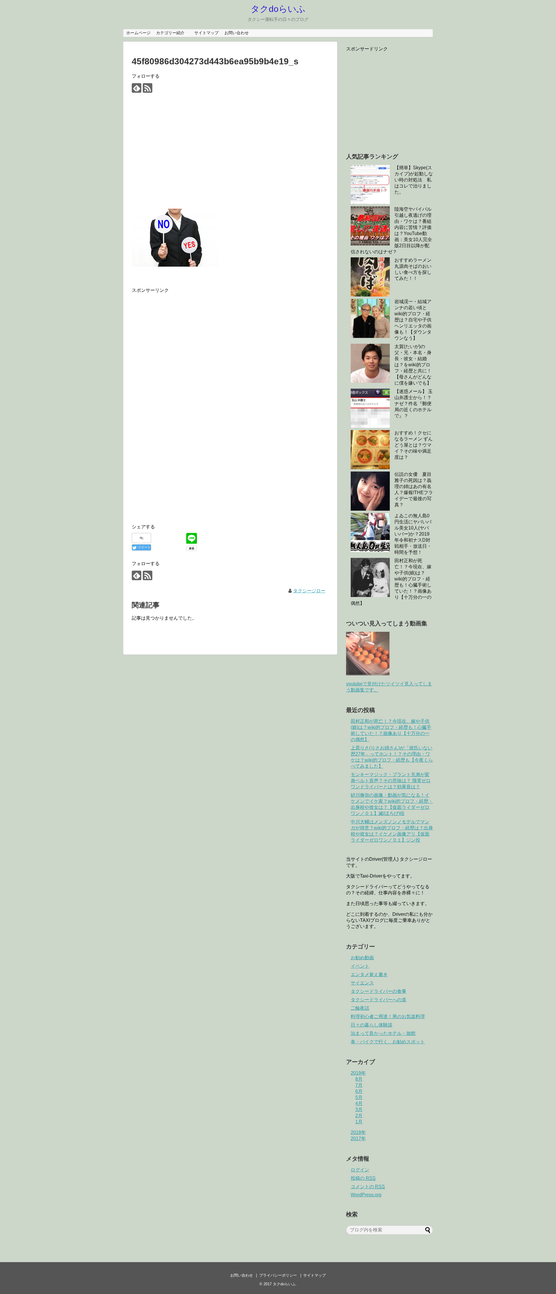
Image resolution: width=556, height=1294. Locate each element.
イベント (360, 966)
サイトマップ (206, 32)
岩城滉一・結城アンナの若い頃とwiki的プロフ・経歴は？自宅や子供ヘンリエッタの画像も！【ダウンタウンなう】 (412, 320)
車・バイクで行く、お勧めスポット (388, 1041)
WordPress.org (366, 1194)
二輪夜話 (360, 1008)
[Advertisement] (230, 155)
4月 (359, 1103)
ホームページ (138, 32)
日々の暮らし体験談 (371, 1024)
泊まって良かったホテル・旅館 (383, 1033)
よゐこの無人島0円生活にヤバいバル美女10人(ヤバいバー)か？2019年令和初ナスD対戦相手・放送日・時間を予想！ (412, 534)
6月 (359, 1091)
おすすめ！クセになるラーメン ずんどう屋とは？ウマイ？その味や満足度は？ (413, 445)
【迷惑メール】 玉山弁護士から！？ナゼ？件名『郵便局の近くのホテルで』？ (413, 403)
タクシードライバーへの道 (378, 999)
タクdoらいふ (278, 9)
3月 (359, 1109)
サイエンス (362, 982)
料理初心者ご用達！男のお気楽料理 (388, 1016)
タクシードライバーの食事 (378, 991)
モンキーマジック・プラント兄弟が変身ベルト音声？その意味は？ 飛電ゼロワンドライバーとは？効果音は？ (391, 780)
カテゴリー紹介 (172, 32)
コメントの (368, 1186)
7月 (359, 1085)
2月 (359, 1115)
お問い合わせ (236, 32)
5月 (359, 1097)
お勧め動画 (362, 957)
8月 (359, 1079)
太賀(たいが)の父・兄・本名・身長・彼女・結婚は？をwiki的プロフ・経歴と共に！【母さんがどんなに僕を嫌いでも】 (412, 364)
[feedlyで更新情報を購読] (136, 88)
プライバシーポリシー (278, 1275)
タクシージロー (309, 590)
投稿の (363, 1178)
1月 (359, 1121)
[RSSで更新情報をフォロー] (147, 88)
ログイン (360, 1169)
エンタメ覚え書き (369, 974)
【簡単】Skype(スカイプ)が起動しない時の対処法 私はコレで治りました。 (413, 179)
